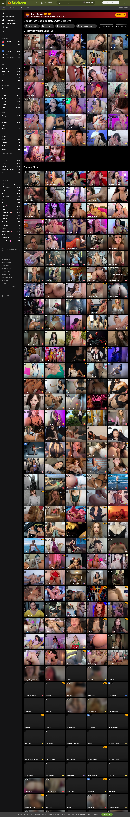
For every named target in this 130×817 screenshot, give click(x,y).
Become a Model (7, 277)
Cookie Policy (85, 814)
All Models (5, 283)
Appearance (32, 26)
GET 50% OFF (120, 15)
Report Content (6, 265)
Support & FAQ (6, 259)
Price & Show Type (65, 26)
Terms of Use (6, 274)
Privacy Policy (6, 271)
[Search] (81, 2)
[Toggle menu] (3, 3)
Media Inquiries (6, 268)
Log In (124, 3)
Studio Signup (6, 280)
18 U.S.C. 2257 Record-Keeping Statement (9, 287)
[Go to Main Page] (16, 3)
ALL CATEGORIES (12, 249)
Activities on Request (86, 26)
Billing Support (6, 262)
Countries (47, 26)
